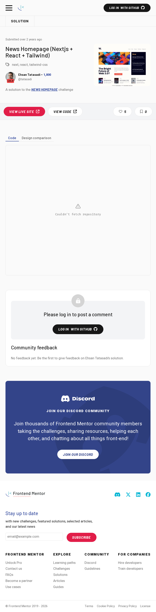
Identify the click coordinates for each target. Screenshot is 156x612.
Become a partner (18, 580)
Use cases (13, 586)
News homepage (44, 89)
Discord (90, 562)
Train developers (130, 568)
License (145, 606)
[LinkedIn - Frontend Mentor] (138, 495)
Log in (124, 8)
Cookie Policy (106, 606)
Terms (89, 606)
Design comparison (36, 138)
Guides (58, 586)
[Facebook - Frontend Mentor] (148, 495)
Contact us (13, 568)
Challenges (61, 568)
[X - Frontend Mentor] (128, 495)
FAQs (9, 574)
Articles (59, 580)
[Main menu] (8, 8)
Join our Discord (78, 454)
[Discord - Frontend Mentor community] (117, 495)
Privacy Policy (127, 606)
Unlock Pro (13, 562)
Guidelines (92, 568)
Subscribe (81, 537)
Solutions (60, 574)
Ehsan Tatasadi (29, 74)
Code (12, 138)
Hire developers (130, 562)
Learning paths (64, 562)
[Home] (21, 8)
